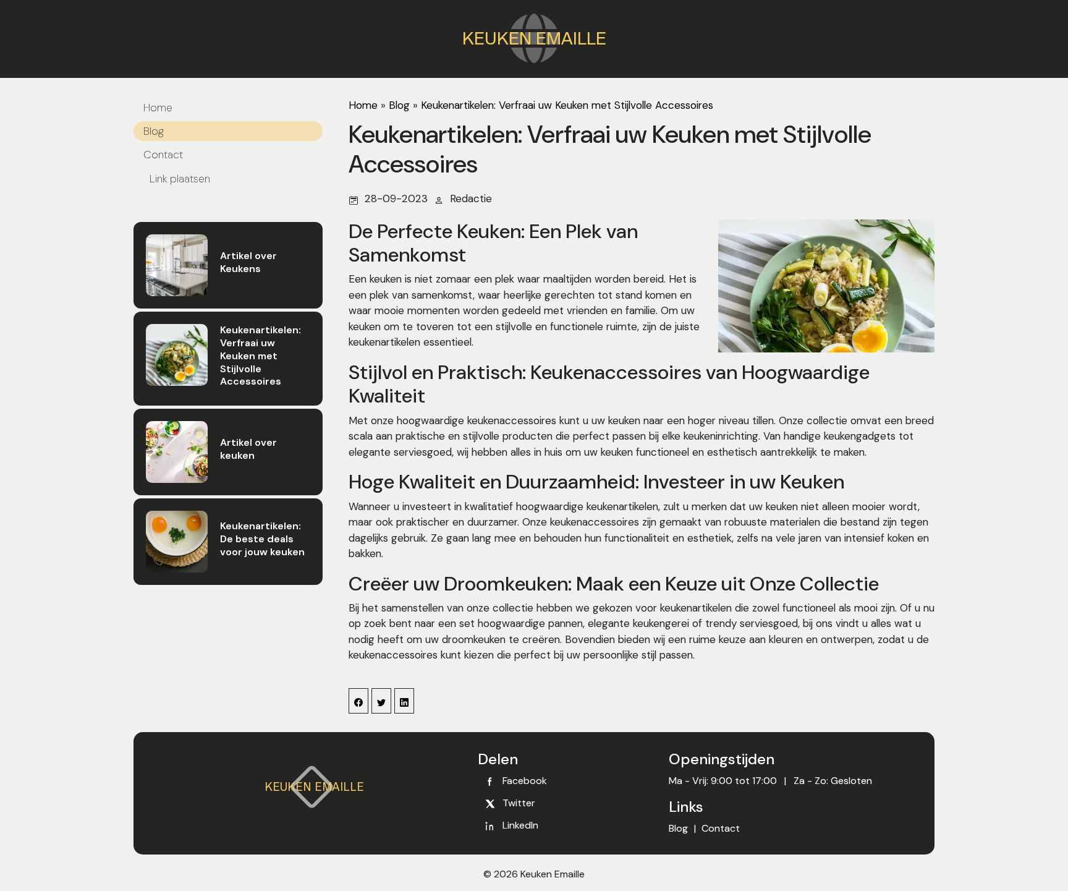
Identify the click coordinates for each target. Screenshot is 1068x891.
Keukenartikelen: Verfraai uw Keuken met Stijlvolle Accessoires (567, 105)
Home (157, 107)
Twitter (518, 802)
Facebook (524, 780)
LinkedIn (520, 825)
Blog (153, 131)
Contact (163, 154)
